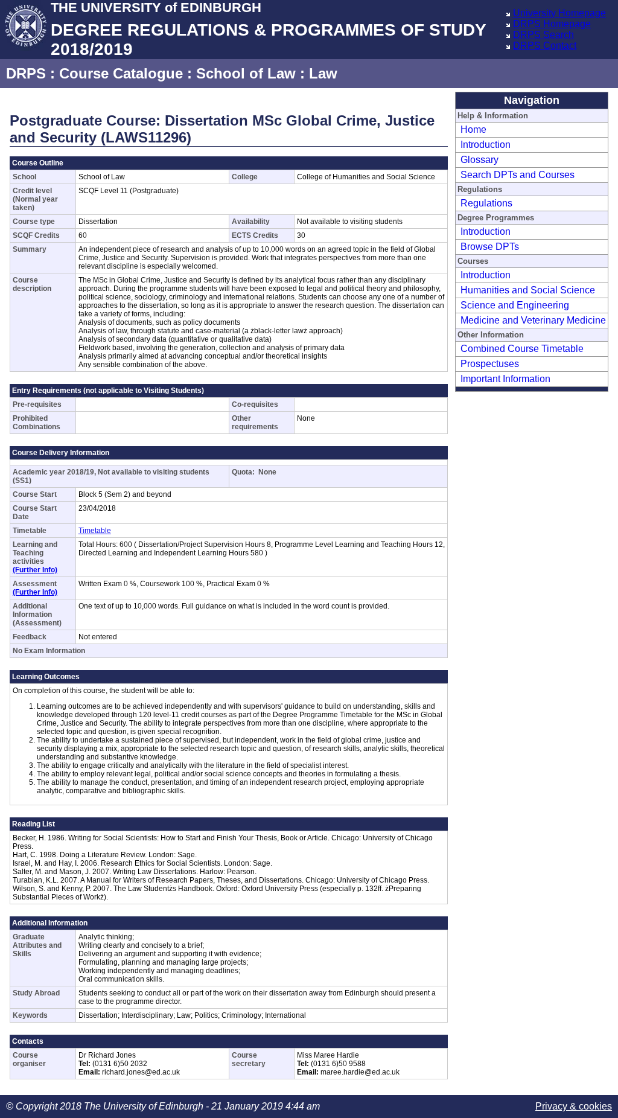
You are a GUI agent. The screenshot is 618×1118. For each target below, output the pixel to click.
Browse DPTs (489, 246)
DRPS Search (543, 35)
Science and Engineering (514, 305)
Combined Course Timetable (522, 348)
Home (473, 129)
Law (323, 73)
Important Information (505, 379)
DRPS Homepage (552, 24)
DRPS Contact (544, 45)
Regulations (486, 203)
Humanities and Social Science (527, 290)
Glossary (479, 160)
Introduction (485, 144)
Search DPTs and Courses (517, 175)
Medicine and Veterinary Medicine (533, 320)
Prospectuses (489, 364)
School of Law (246, 73)
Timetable (94, 530)
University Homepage (559, 13)
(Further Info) (35, 570)
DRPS (26, 73)
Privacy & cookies (573, 1106)
